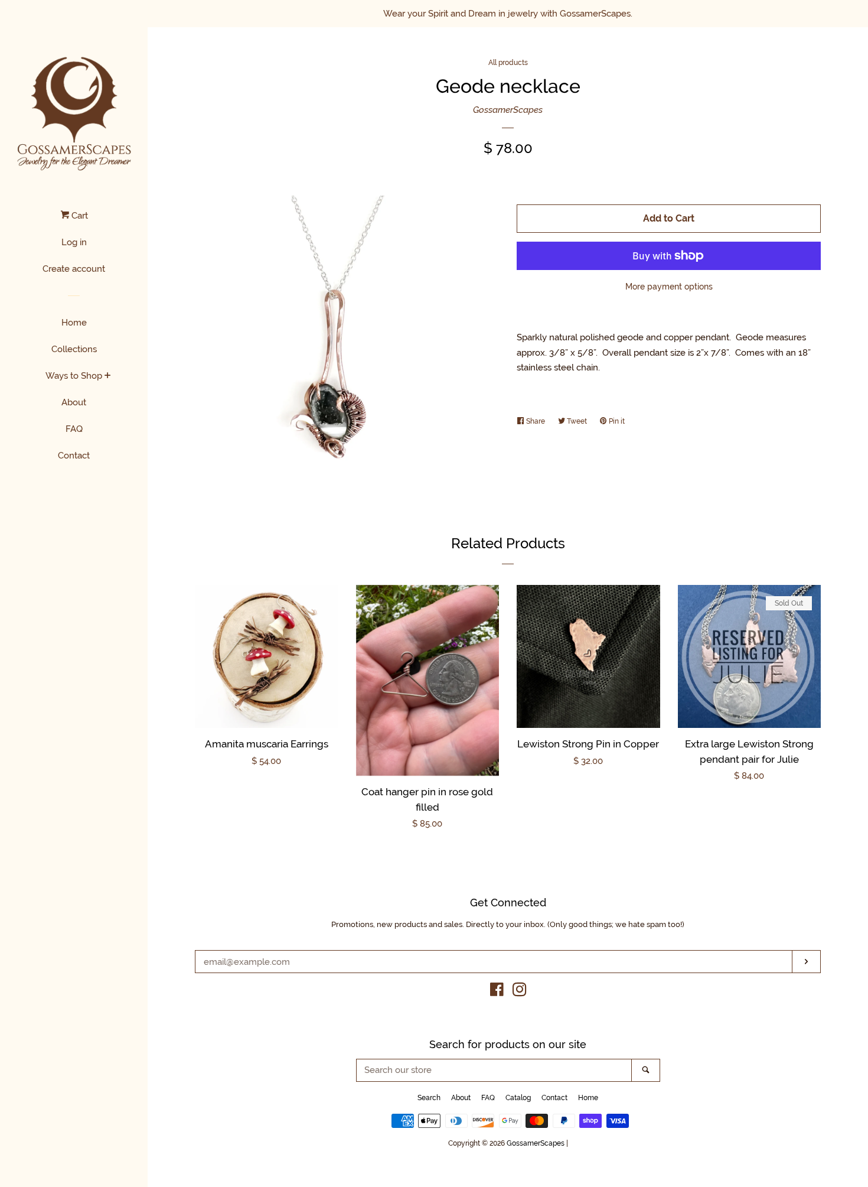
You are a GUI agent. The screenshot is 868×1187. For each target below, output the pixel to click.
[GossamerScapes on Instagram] (520, 992)
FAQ (74, 429)
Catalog (518, 1098)
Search (428, 1098)
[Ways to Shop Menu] (107, 376)
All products (508, 62)
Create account (74, 269)
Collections (74, 349)
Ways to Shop (73, 375)
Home (74, 322)
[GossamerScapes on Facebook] (497, 992)
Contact (74, 455)
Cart (78, 215)
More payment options (669, 286)
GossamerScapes (508, 110)
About (73, 402)
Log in (74, 242)
